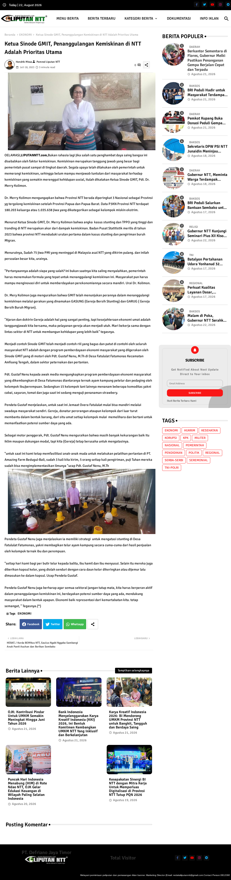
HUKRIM (189, 430)
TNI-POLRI (172, 468)
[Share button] (92, 624)
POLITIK (194, 453)
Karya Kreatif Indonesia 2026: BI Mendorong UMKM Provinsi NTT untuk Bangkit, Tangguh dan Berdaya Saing (128, 719)
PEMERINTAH (195, 445)
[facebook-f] (196, 4)
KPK (185, 438)
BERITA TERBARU (102, 18)
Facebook (33, 624)
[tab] (67, 18)
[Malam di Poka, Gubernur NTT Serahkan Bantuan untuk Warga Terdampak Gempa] (173, 319)
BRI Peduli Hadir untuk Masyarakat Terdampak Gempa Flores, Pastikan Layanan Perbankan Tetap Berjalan (206, 92)
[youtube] (212, 4)
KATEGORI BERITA (139, 18)
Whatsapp (77, 624)
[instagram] (220, 4)
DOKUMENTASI (179, 18)
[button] (226, 18)
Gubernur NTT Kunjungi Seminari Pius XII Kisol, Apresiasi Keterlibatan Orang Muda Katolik (206, 233)
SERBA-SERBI (174, 460)
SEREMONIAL (198, 460)
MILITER (200, 438)
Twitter (55, 624)
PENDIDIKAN (173, 453)
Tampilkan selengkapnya (133, 670)
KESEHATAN (209, 430)
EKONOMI (25, 35)
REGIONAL (212, 453)
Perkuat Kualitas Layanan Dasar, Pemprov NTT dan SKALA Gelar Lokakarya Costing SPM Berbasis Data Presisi (207, 290)
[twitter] (204, 4)
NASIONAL (172, 445)
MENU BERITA (67, 18)
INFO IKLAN (209, 18)
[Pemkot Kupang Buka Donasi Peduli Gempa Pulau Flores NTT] (173, 121)
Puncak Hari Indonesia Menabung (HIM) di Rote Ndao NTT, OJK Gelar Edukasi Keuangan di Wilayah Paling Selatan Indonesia (27, 789)
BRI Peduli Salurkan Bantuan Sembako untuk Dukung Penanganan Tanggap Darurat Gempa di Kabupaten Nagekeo (207, 205)
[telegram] (228, 4)
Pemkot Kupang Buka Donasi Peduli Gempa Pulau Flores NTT (205, 120)
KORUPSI (171, 438)
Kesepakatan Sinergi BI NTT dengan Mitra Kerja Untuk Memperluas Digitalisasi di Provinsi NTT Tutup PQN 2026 (128, 787)
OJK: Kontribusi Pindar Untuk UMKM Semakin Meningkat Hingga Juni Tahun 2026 (26, 718)
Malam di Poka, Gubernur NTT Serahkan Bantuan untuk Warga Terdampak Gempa (207, 318)
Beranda (10, 35)
